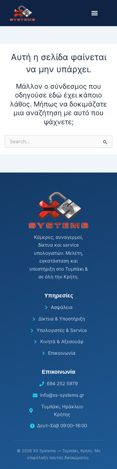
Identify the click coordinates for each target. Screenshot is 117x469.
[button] (94, 13)
